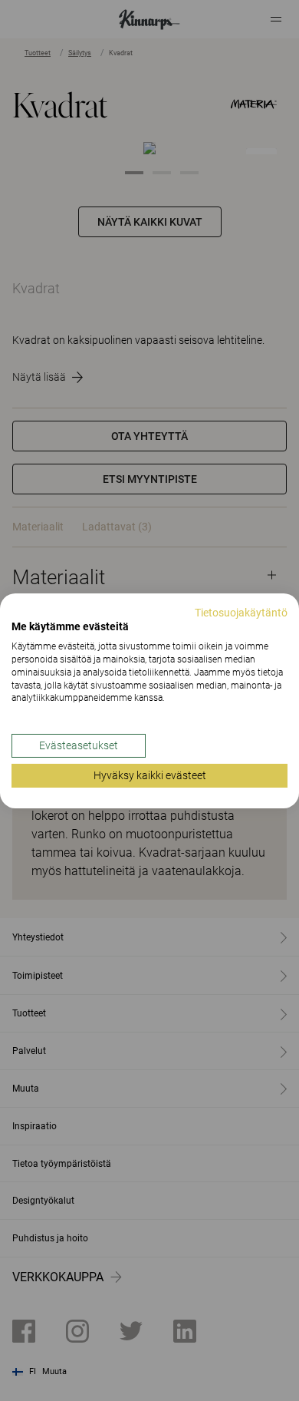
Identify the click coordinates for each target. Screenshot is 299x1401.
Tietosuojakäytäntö (241, 612)
